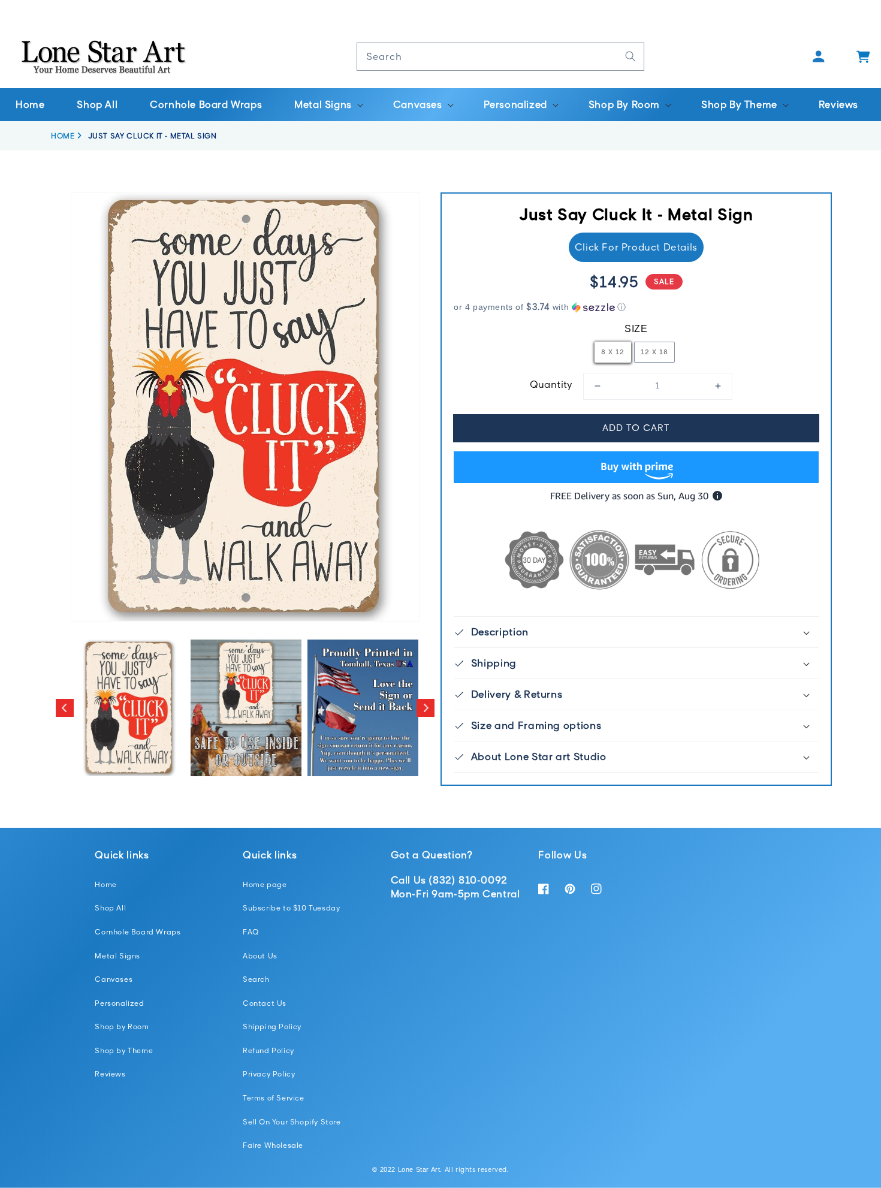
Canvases (113, 979)
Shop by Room (122, 1026)
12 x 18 (654, 351)
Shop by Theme (124, 1050)
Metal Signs (117, 955)
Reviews (110, 1073)
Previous (65, 708)
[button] (327, 104)
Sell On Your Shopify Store (292, 1121)
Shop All (110, 907)
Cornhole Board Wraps (137, 931)
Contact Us (264, 1003)
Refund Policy (268, 1050)
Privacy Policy (269, 1073)
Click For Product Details (636, 247)
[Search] (630, 56)
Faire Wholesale (273, 1145)
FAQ (251, 931)
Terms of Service (273, 1097)
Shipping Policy (272, 1026)
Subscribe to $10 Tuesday (291, 907)
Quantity (551, 384)
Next (426, 708)
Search (256, 979)
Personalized (119, 1003)
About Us (260, 955)
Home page (264, 884)
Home (105, 884)
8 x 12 (612, 351)
